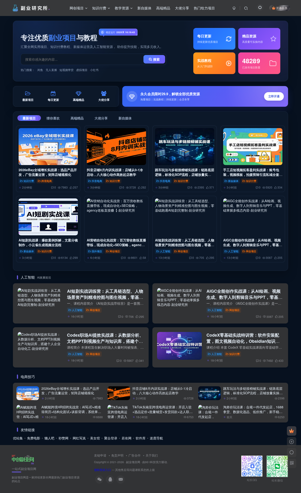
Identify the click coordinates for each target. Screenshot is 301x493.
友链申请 (100, 455)
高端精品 (77, 118)
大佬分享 (101, 118)
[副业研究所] (23, 459)
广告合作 (134, 455)
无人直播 (51, 70)
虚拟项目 (81, 70)
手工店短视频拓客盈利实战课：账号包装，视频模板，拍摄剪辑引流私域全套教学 (252, 174)
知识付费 (29, 181)
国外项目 (97, 251)
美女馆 (95, 438)
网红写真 (79, 438)
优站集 (18, 438)
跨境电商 (46, 181)
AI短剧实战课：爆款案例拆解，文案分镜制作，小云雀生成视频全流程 (48, 242)
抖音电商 (97, 181)
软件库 (141, 438)
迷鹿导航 (156, 438)
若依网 (126, 438)
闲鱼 (40, 70)
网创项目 (115, 251)
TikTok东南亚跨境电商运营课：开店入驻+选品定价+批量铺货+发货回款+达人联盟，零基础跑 (162, 411)
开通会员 (281, 8)
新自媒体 (125, 118)
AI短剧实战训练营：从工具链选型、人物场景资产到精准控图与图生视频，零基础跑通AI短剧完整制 (184, 245)
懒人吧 (49, 438)
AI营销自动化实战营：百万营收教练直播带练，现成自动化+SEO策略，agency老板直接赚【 (116, 245)
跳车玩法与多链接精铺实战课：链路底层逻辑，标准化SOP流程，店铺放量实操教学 (184, 174)
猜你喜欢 (53, 118)
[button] (205, 96)
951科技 (150, 462)
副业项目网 (133, 462)
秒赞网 (63, 438)
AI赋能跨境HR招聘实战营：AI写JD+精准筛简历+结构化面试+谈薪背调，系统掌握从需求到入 (71, 411)
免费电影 (33, 438)
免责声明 (117, 455)
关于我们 (152, 455)
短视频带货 (66, 70)
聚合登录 (110, 438)
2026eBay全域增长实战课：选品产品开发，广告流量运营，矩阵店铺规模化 (48, 172)
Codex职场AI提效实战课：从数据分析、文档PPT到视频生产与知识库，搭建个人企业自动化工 (105, 341)
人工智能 (165, 251)
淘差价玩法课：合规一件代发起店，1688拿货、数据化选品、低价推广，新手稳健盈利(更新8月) (253, 411)
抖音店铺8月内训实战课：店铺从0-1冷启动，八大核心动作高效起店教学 (115, 172)
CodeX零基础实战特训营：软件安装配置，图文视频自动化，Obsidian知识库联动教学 (243, 341)
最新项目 (29, 118)
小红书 (94, 70)
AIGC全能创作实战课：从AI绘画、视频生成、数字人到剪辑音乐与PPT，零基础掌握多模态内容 (252, 245)
